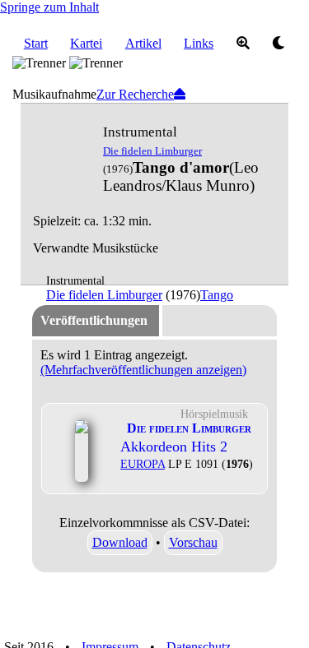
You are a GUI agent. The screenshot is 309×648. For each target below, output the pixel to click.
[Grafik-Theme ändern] (279, 43)
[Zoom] (243, 43)
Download (119, 542)
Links (198, 43)
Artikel (143, 43)
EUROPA (142, 463)
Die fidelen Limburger (152, 151)
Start (36, 43)
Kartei (86, 43)
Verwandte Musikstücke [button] (95, 248)
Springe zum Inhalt (49, 7)
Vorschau (193, 542)
